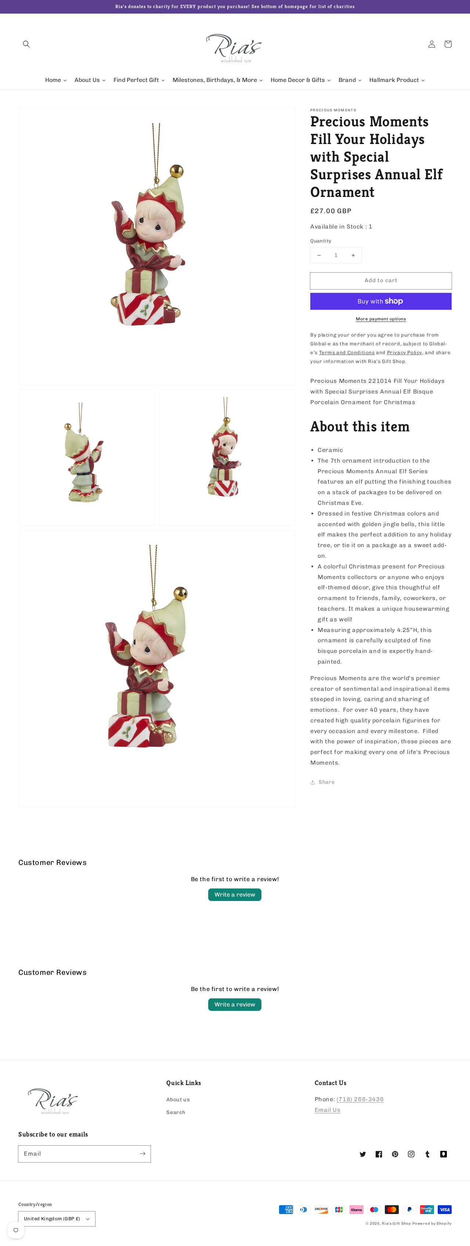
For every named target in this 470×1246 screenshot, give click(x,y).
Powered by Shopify (432, 1223)
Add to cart (381, 280)
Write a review (234, 894)
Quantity (320, 241)
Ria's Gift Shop (396, 1223)
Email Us (328, 1109)
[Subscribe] (142, 1154)
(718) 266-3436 (360, 1099)
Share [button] (327, 782)
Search (175, 1112)
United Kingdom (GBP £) (52, 1218)
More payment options (381, 319)
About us (178, 1099)
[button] (26, 44)
